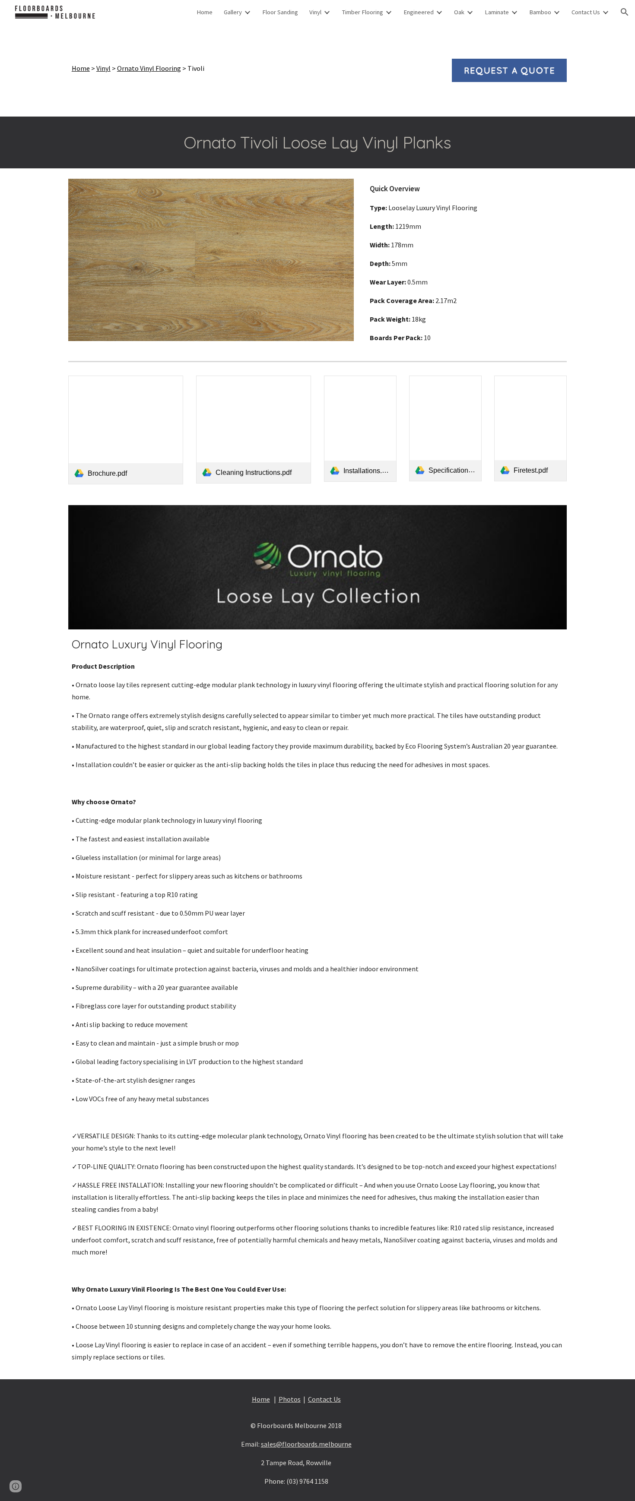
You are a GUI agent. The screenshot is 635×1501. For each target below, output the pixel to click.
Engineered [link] (418, 12)
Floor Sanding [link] (280, 12)
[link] (125, 430)
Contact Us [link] (586, 12)
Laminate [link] (497, 12)
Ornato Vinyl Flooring (149, 68)
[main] (253, 68)
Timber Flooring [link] (362, 12)
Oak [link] (459, 12)
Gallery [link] (233, 12)
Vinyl (103, 68)
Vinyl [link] (315, 12)
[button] (624, 12)
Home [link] (205, 12)
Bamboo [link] (540, 12)
